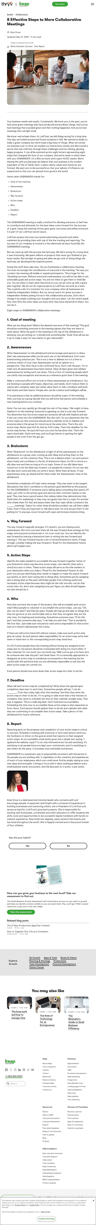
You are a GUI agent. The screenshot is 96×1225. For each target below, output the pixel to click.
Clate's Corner (36, 967)
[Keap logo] (15, 4)
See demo (60, 4)
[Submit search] (8, 1083)
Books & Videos (69, 957)
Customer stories (49, 1086)
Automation (72, 1067)
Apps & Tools (50, 957)
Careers (46, 1070)
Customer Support (50, 1157)
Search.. (14, 1083)
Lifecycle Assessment (51, 1122)
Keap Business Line (75, 1083)
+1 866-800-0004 (13, 1076)
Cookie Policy (34, 1205)
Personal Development (64, 964)
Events (45, 1112)
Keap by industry (49, 1080)
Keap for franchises (75, 1125)
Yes (27, 846)
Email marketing (74, 1077)
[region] (48, 1211)
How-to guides (48, 1135)
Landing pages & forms (77, 1086)
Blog (44, 1138)
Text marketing (73, 1100)
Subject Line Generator (52, 1131)
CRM (69, 1070)
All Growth (34, 957)
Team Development (39, 964)
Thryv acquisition (49, 1067)
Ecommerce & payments (77, 1073)
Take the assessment (21, 912)
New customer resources (52, 1153)
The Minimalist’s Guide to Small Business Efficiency (76, 1022)
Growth (10, 14)
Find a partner (73, 1118)
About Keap (47, 1063)
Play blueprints (48, 1176)
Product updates (49, 1183)
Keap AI (45, 1125)
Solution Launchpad (75, 1128)
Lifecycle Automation (51, 1118)
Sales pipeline (73, 1096)
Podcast (46, 1141)
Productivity (22, 14)
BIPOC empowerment (51, 1180)
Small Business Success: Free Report (27, 46)
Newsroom (47, 1077)
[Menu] (92, 4)
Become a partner (75, 1112)
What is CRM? (48, 1115)
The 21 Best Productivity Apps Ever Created (28, 925)
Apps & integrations (75, 1122)
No (68, 846)
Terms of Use (45, 1212)
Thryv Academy (48, 1163)
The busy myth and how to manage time (19, 1014)
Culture (46, 1073)
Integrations (72, 1080)
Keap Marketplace (50, 1170)
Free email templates (51, 1128)
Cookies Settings (46, 1219)
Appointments (73, 1063)
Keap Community (49, 1167)
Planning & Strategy (39, 961)
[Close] (93, 1200)
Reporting (72, 1093)
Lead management (75, 1090)
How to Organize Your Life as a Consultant (27, 931)
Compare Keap (48, 1083)
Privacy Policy (20, 1205)
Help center (47, 1160)
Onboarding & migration (52, 1173)
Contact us (47, 1090)
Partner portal (73, 1115)
